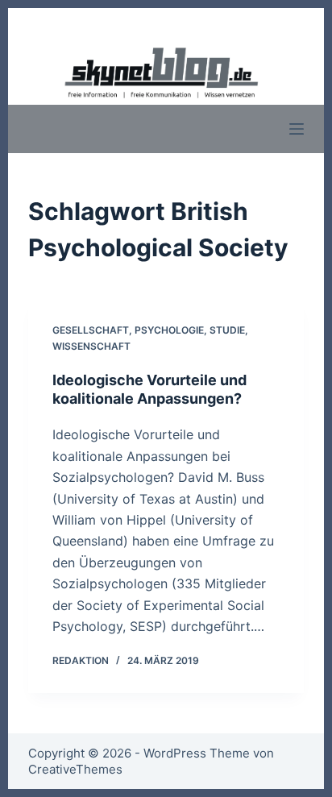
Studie (227, 330)
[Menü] (296, 129)
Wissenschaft (91, 346)
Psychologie (169, 330)
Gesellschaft (90, 330)
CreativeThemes (75, 769)
